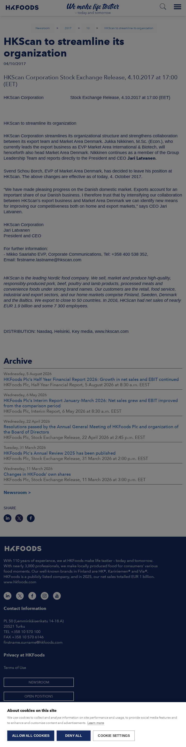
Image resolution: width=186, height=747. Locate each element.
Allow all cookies (30, 736)
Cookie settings (114, 736)
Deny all (73, 736)
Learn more (95, 723)
